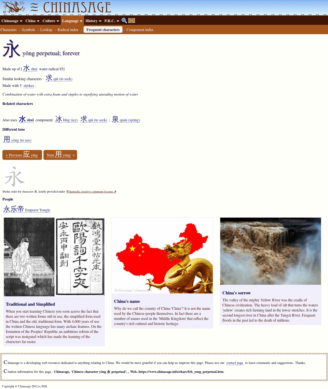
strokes (29, 85)
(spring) (126, 120)
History (91, 20)
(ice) (66, 120)
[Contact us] (131, 20)
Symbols (28, 29)
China (30, 20)
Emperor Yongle (26, 210)
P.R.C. (109, 20)
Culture (49, 20)
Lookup (46, 29)
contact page (234, 362)
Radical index (68, 29)
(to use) (17, 140)
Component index (140, 29)
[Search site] (124, 20)
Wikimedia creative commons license (91, 191)
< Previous (22, 155)
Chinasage (9, 20)
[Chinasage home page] (13, 7)
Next (59, 155)
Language (70, 20)
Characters (8, 29)
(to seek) (59, 78)
